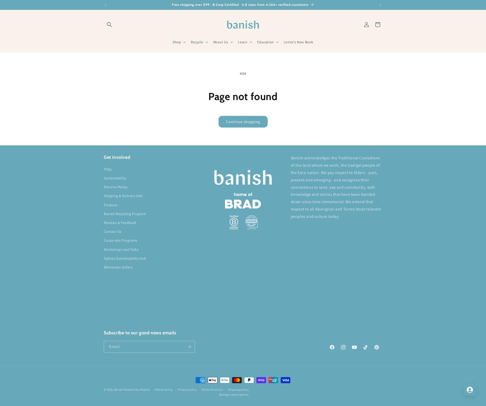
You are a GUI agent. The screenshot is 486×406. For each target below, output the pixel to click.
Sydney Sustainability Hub (125, 258)
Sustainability (115, 178)
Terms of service (212, 389)
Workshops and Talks (121, 249)
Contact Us (113, 231)
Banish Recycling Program (125, 213)
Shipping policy (238, 389)
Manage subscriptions (234, 394)
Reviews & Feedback (120, 222)
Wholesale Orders (118, 267)
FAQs (108, 169)
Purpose (110, 205)
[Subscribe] (189, 347)
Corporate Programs (120, 240)
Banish (118, 389)
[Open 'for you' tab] (470, 390)
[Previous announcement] (105, 5)
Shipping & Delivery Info (123, 196)
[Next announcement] (380, 5)
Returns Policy (115, 187)
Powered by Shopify (137, 389)
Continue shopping (243, 121)
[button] (109, 24)
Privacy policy (187, 389)
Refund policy (164, 389)
